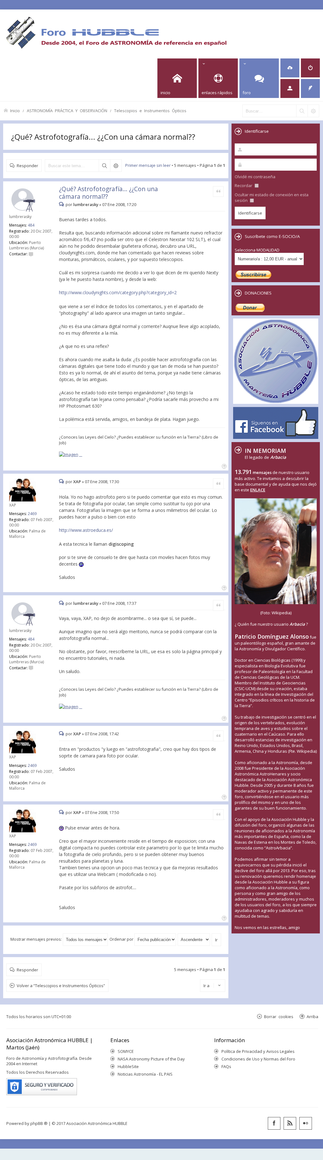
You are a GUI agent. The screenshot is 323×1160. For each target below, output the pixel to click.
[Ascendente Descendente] (194, 939)
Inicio (15, 110)
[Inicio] (116, 32)
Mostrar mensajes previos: (36, 939)
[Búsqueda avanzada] (313, 111)
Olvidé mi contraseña (255, 176)
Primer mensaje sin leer (148, 165)
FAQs (226, 1066)
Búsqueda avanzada (115, 166)
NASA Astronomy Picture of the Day (151, 1059)
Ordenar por (121, 939)
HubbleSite (128, 1066)
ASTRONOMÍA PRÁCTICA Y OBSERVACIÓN (67, 110)
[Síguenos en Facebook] (274, 1123)
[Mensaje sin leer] (62, 204)
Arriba (312, 1016)
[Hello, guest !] (289, 88)
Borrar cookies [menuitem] (278, 1016)
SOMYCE (126, 1051)
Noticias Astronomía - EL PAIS (145, 1074)
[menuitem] (289, 67)
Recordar (244, 185)
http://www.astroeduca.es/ (86, 530)
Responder (27, 165)
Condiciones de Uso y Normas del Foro (258, 1059)
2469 (32, 513)
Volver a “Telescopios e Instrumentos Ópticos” (61, 985)
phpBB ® (39, 1123)
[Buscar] (302, 111)
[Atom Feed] (290, 1123)
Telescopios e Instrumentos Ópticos (150, 110)
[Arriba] (223, 465)
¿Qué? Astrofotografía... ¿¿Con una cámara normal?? (103, 136)
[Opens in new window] (70, 454)
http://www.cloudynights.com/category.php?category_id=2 (118, 292)
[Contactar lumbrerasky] (31, 254)
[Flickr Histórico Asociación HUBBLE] (305, 1123)
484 (31, 225)
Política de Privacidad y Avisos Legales (258, 1051)
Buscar (104, 166)
